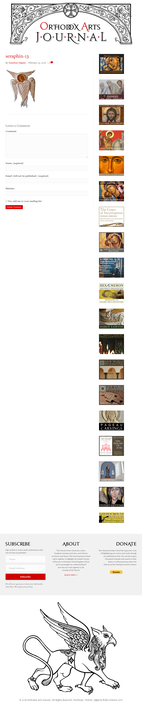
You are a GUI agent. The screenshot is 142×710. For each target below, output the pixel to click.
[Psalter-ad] (111, 445)
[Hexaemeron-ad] (111, 293)
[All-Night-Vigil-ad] (111, 267)
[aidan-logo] (111, 165)
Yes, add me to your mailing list (24, 201)
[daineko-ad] (111, 89)
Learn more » (71, 574)
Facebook (78, 700)
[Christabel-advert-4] (111, 242)
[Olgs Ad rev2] (111, 63)
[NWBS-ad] (111, 394)
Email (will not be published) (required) (27, 176)
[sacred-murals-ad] (111, 471)
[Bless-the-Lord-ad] (111, 343)
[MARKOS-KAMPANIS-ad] (111, 318)
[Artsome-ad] (111, 496)
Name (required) (15, 163)
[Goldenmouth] (111, 517)
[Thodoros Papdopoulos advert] (111, 191)
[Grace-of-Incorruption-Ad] (111, 216)
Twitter (88, 700)
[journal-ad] (111, 420)
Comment (11, 131)
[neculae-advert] (111, 140)
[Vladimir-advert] (111, 114)
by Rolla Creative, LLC (108, 700)
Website (10, 188)
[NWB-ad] (111, 369)
